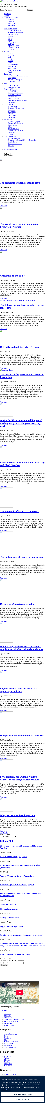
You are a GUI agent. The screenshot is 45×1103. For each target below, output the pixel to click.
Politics (10, 114)
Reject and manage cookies (22, 1094)
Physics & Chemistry (15, 98)
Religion (11, 44)
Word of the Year (14, 81)
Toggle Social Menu (11, 17)
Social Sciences (9, 104)
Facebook (7, 14)
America (11, 55)
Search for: (3, 10)
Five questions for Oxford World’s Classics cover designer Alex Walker (19, 778)
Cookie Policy (9, 1023)
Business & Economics (16, 108)
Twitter (6, 16)
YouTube (11, 21)
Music (10, 40)
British (10, 61)
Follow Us (7, 1016)
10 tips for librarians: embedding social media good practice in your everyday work (21, 423)
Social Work (12, 115)
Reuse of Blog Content (11, 1021)
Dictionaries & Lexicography (18, 76)
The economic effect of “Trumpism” (19, 511)
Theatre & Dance (14, 47)
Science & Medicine (11, 89)
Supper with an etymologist (12, 926)
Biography (11, 59)
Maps (10, 127)
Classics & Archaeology (16, 32)
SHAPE (11, 146)
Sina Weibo (12, 23)
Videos (10, 134)
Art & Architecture (14, 30)
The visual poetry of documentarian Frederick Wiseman (19, 225)
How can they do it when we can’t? (15, 954)
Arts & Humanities (10, 29)
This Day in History (15, 70)
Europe (10, 63)
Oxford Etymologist (15, 80)
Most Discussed (8, 904)
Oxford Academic (10, 1074)
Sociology (11, 117)
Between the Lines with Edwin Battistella (22, 140)
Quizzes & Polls (13, 129)
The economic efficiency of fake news (20, 182)
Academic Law (13, 85)
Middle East (12, 66)
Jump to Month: (5, 835)
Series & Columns (10, 136)
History (6, 51)
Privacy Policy (6, 973)
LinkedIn (11, 19)
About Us (7, 1014)
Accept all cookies (22, 1100)
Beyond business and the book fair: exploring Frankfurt (18, 690)
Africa (10, 53)
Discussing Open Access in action (17, 604)
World (10, 72)
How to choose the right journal (13, 857)
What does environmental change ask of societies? (21, 935)
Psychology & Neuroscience (17, 100)
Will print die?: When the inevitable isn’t (22, 735)
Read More (3, 206)
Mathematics (12, 97)
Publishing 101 (13, 142)
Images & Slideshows (15, 123)
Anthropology (13, 106)
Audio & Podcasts (14, 121)
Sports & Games (13, 46)
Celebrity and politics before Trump (19, 347)
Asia (9, 57)
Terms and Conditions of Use (14, 1019)
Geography (12, 112)
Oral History (12, 68)
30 (7, 833)
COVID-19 (12, 91)
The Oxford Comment (15, 130)
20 (5, 833)
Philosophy (12, 42)
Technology (12, 102)
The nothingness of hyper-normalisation (21, 557)
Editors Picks (7, 841)
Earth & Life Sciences (15, 93)
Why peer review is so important (17, 815)
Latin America (13, 64)
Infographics (12, 125)
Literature (11, 36)
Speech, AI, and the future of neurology (17, 876)
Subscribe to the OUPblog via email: (12, 961)
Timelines (11, 132)
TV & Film (12, 49)
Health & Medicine (14, 95)
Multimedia (8, 119)
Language (7, 74)
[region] (22, 1089)
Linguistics (12, 78)
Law (5, 83)
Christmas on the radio (12, 275)
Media (10, 38)
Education (11, 110)
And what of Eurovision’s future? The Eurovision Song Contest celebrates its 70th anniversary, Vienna (22, 944)
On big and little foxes (9, 918)
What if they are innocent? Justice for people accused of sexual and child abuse (21, 648)
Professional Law (14, 87)
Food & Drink (13, 34)
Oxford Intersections (15, 144)
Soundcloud (12, 25)
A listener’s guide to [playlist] (17, 885)
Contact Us (8, 1017)
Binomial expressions (9, 909)
